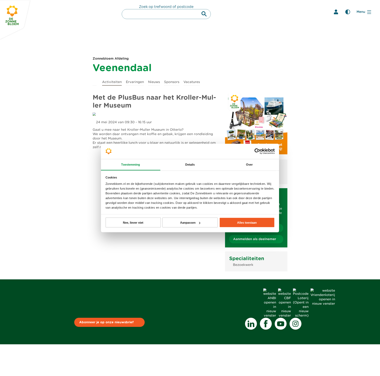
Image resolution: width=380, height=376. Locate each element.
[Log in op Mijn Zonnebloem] (336, 12)
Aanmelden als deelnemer (254, 239)
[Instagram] (295, 324)
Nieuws (154, 82)
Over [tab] (249, 164)
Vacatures (191, 82)
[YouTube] (281, 324)
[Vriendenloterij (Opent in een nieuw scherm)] (323, 303)
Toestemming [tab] (130, 164)
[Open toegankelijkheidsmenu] (348, 12)
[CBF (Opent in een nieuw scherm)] (284, 315)
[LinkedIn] (251, 324)
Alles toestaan (247, 222)
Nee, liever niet (133, 222)
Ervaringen (135, 82)
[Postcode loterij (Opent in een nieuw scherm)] (301, 315)
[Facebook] (266, 324)
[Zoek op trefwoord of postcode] (204, 14)
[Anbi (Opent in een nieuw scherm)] (269, 315)
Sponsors (171, 82)
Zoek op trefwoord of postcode (166, 7)
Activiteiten (112, 82)
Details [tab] (190, 164)
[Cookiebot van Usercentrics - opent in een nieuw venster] (257, 151)
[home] (94, 81)
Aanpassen (188, 222)
